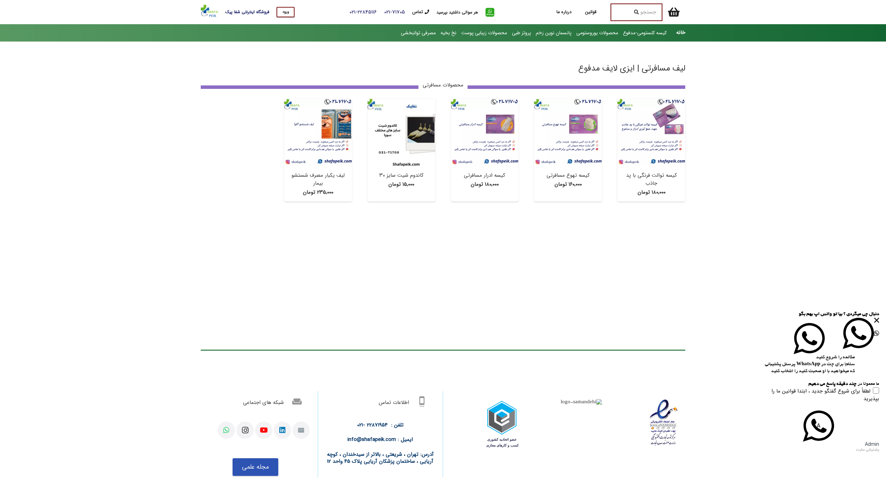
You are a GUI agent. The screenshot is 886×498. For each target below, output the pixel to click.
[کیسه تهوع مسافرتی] (568, 102)
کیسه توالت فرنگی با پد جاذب (651, 179)
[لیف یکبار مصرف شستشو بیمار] (318, 102)
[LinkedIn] (282, 430)
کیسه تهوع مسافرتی (568, 175)
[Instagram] (245, 430)
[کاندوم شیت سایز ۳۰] (401, 102)
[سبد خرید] (673, 12)
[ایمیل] (301, 430)
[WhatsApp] (226, 430)
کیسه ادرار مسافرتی (484, 175)
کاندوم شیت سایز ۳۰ (401, 175)
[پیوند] (490, 12)
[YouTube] (263, 430)
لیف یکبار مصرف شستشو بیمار (318, 179)
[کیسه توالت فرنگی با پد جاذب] (651, 102)
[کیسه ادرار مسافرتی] (485, 102)
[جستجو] (636, 12)
